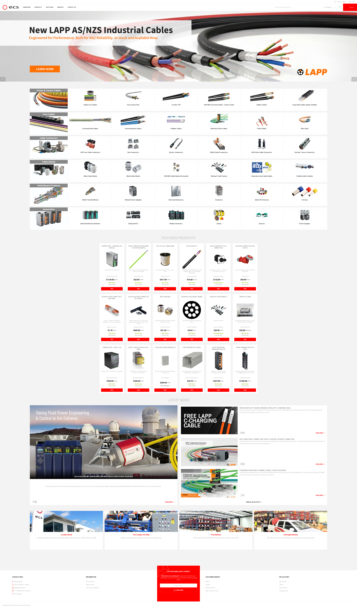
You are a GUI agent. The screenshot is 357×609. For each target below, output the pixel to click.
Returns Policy (90, 584)
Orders (281, 584)
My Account (282, 581)
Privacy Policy (90, 581)
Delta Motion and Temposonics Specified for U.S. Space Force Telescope (104, 476)
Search (339, 7)
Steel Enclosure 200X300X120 (165, 347)
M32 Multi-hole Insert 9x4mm (191, 296)
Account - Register (341, 1)
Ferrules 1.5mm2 (245, 296)
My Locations (283, 587)
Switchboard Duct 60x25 (192, 347)
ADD (112, 289)
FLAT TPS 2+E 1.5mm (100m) (165, 246)
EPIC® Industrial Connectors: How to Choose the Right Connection (266, 439)
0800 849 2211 (18, 581)
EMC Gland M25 (165, 296)
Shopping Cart (283, 591)
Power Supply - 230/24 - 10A (112, 347)
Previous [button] (3, 79)
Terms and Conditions (92, 587)
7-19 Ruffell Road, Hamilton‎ (22, 591)
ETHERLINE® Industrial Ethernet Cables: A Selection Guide (262, 470)
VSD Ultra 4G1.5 (191, 246)
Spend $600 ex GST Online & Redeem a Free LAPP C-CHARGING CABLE (265, 408)
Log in (353, 1)
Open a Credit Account (211, 591)
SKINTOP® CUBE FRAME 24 (218, 296)
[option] (178, 46)
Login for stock (111, 284)
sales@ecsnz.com (19, 587)
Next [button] (354, 79)
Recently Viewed (210, 587)
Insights (207, 584)
